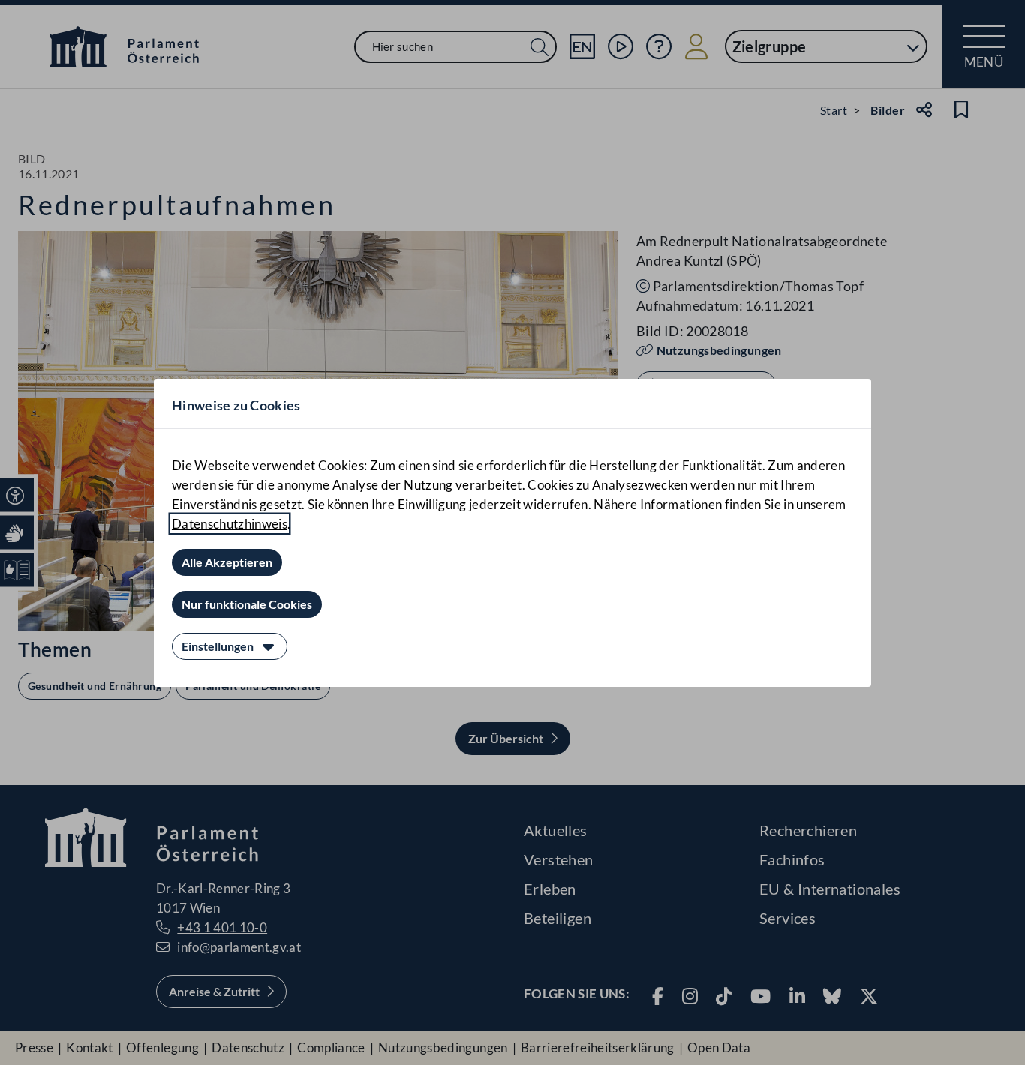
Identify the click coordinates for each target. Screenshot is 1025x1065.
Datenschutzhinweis (229, 524)
